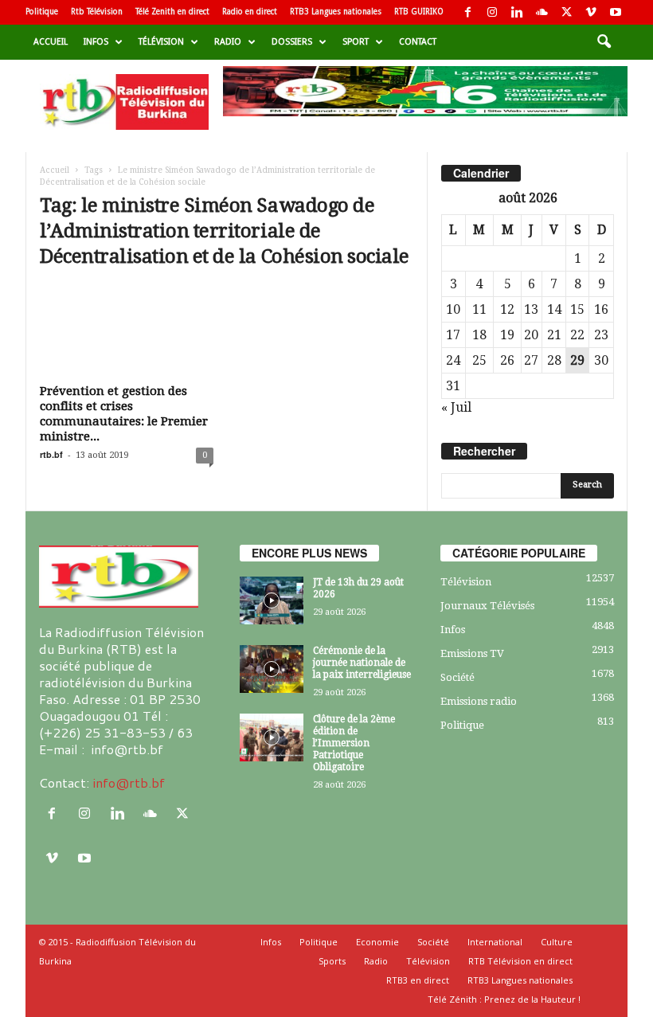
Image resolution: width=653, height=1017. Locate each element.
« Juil (456, 407)
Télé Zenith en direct (172, 11)
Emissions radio (478, 701)
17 (453, 334)
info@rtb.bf (128, 782)
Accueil (50, 42)
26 (507, 360)
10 (453, 309)
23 (601, 334)
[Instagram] (492, 12)
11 (479, 309)
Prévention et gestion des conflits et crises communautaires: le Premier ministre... (124, 414)
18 (479, 334)
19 (507, 334)
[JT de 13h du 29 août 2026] (271, 600)
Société (457, 677)
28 (554, 360)
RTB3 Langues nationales (335, 11)
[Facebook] (467, 12)
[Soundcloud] (541, 12)
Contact (417, 42)
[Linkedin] (516, 12)
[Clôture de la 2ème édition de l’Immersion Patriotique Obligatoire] (271, 737)
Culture (557, 942)
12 (507, 309)
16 (601, 309)
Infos (96, 42)
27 (531, 360)
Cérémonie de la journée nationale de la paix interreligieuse (362, 662)
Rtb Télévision (97, 11)
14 (554, 309)
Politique (41, 11)
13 (531, 309)
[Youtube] (615, 12)
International (494, 942)
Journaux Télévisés (487, 606)
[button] (603, 42)
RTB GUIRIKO (419, 11)
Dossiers (292, 42)
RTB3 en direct (417, 980)
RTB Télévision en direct (520, 961)
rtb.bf (51, 454)
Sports (332, 961)
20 (531, 334)
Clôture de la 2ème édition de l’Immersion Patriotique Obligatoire (354, 743)
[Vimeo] (590, 12)
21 (554, 334)
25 (479, 360)
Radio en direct (249, 11)
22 (577, 334)
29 (577, 360)
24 (453, 360)
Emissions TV (472, 653)
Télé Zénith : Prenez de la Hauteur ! (504, 999)
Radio (227, 42)
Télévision (161, 42)
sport (355, 42)
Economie (377, 942)
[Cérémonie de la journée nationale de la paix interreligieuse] (271, 669)
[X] (566, 12)
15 (577, 309)
